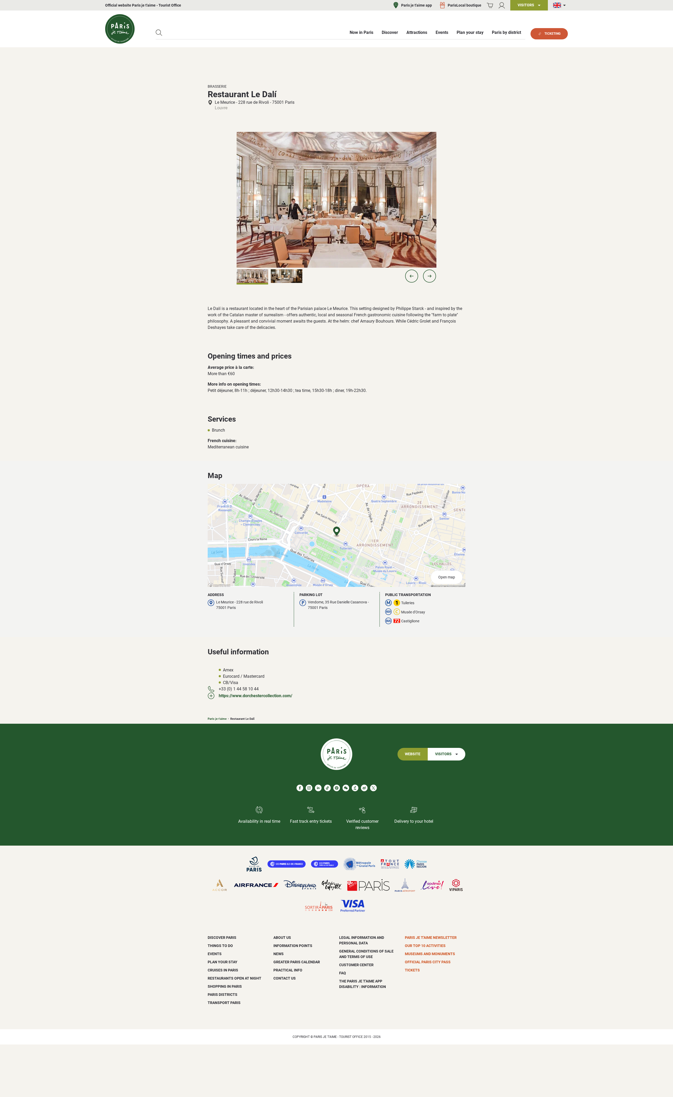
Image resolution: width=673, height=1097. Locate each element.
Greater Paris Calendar (296, 962)
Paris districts (222, 994)
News (278, 954)
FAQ (342, 973)
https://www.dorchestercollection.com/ (255, 695)
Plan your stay (222, 962)
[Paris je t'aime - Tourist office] (120, 29)
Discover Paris (222, 937)
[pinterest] (336, 788)
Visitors (443, 754)
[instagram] (309, 788)
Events (215, 954)
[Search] (159, 32)
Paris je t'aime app (416, 5)
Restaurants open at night (234, 978)
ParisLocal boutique (464, 5)
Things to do (220, 946)
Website (412, 754)
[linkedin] (318, 788)
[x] (373, 788)
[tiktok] (327, 788)
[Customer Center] (501, 5)
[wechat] (346, 788)
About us (282, 937)
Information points (292, 946)
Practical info (287, 970)
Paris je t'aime (217, 719)
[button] (412, 276)
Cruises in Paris (223, 970)
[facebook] (300, 788)
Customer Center (356, 965)
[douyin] (355, 788)
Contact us (284, 978)
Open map (446, 577)
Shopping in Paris (225, 986)
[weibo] (364, 788)
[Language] (560, 5)
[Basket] (490, 5)
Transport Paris (224, 1003)
